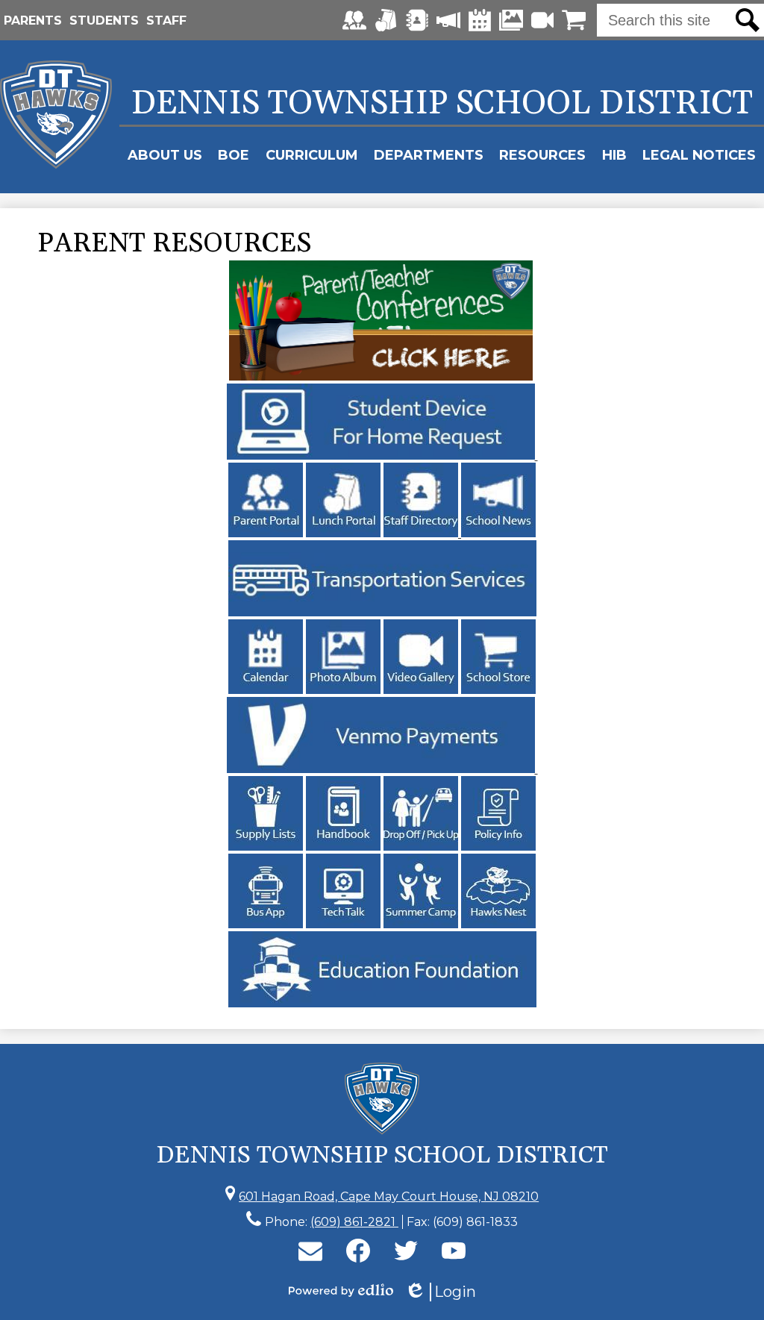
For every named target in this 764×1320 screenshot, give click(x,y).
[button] (165, 155)
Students (104, 20)
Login (440, 1292)
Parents (33, 20)
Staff (166, 20)
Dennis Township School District (442, 104)
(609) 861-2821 (354, 1222)
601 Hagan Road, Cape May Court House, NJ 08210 (389, 1196)
